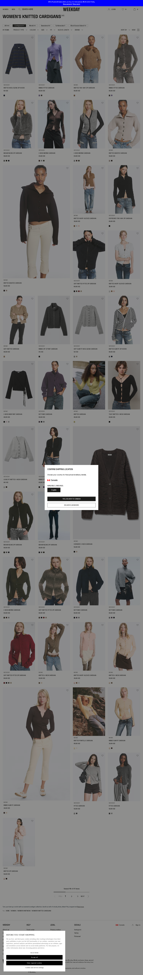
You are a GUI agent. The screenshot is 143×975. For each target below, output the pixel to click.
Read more (34, 953)
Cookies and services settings (34, 967)
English (53, 490)
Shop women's (67, 4)
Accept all (34, 957)
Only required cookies (34, 963)
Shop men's (76, 4)
